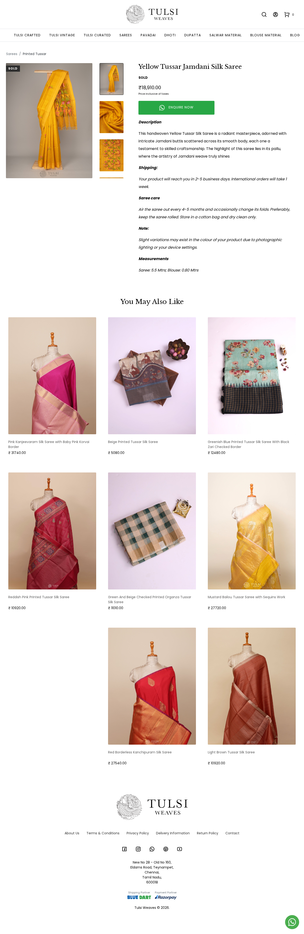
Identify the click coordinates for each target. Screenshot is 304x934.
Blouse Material (266, 35)
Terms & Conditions (102, 833)
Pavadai (148, 35)
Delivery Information (173, 833)
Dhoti (170, 35)
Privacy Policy (138, 833)
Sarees (125, 35)
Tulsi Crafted (27, 35)
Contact (232, 833)
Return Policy (207, 833)
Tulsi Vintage (62, 35)
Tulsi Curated (97, 35)
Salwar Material (225, 35)
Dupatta (192, 35)
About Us (72, 833)
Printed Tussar (34, 53)
